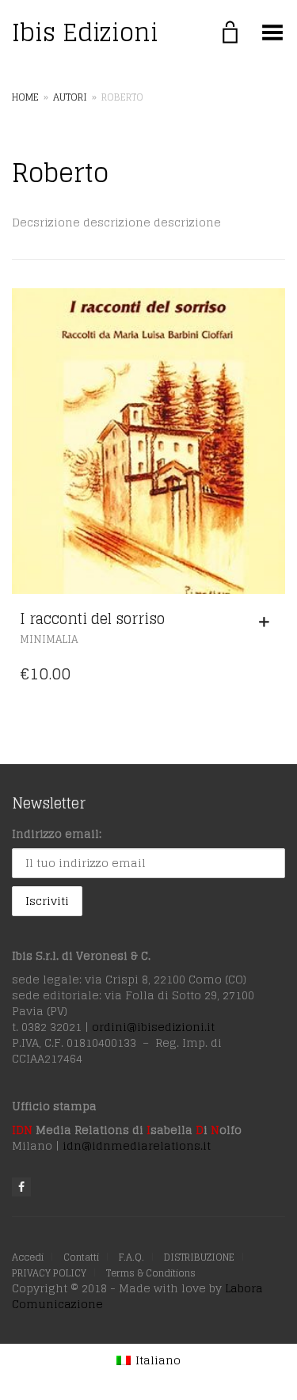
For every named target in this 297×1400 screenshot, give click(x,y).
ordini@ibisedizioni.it (153, 1027)
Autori (70, 97)
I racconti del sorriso (92, 618)
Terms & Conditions (151, 1273)
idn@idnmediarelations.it (137, 1145)
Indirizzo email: (56, 833)
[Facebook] (21, 1186)
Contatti (81, 1257)
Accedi (28, 1257)
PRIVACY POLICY (49, 1273)
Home (25, 97)
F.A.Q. (131, 1257)
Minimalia (49, 639)
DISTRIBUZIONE (199, 1257)
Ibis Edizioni (85, 32)
